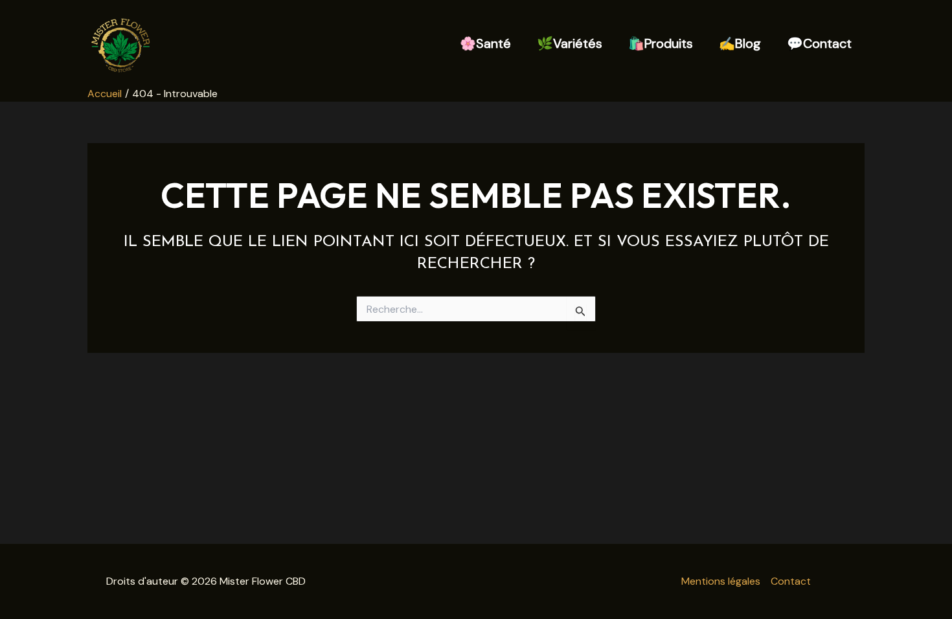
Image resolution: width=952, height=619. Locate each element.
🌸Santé (485, 43)
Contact (791, 581)
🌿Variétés (569, 43)
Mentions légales (720, 581)
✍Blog (740, 43)
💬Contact (819, 43)
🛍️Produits (660, 43)
